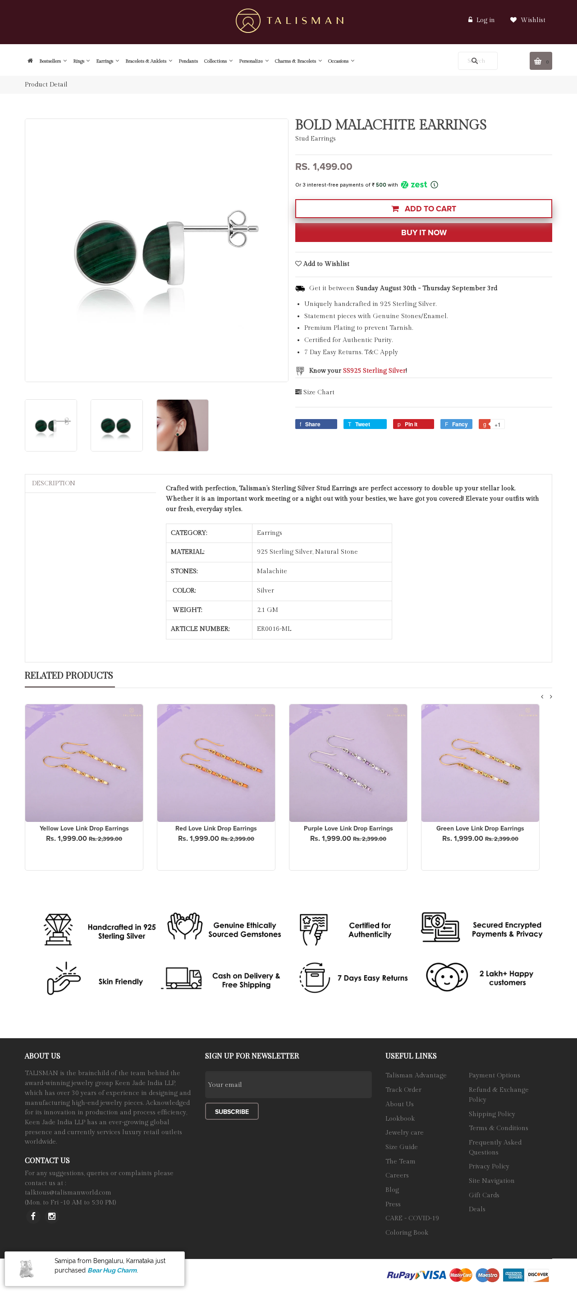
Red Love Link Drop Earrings (216, 828)
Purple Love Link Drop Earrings (348, 828)
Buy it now (424, 232)
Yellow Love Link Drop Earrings (84, 828)
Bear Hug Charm (112, 1269)
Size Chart (318, 392)
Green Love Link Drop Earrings (480, 828)
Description (53, 483)
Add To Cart (429, 209)
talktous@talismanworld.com (68, 1192)
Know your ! (358, 370)
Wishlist (532, 20)
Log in (485, 20)
